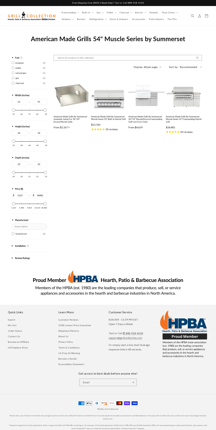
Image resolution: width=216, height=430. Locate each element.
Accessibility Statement (71, 364)
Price (19, 189)
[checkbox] (29, 62)
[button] (70, 12)
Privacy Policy (65, 342)
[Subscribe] (132, 382)
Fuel (17, 57)
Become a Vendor (67, 358)
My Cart (12, 325)
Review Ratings (22, 258)
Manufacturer (21, 220)
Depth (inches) (22, 157)
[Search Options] (198, 58)
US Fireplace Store (18, 347)
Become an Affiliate (18, 342)
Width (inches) (22, 95)
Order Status (15, 330)
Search (11, 319)
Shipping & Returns (68, 330)
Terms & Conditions (69, 347)
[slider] (13, 110)
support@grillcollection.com (125, 337)
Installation (20, 246)
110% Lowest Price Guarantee (74, 325)
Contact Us (14, 336)
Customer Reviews (68, 319)
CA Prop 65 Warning (69, 353)
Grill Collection (112, 409)
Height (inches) (22, 126)
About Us (63, 336)
